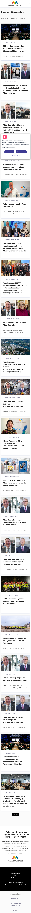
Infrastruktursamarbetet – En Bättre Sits (15, 885)
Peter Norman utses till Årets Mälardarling (14, 205)
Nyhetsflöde (15, 907)
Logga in (15, 910)
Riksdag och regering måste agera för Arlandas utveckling (15, 679)
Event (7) (22, 18)
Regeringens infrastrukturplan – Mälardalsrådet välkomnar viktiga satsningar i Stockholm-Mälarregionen (15, 89)
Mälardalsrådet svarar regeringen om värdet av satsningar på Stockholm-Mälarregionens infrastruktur (14, 247)
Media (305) (14, 18)
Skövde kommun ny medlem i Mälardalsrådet (14, 323)
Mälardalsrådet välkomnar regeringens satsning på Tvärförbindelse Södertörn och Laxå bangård (15, 128)
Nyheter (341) (5, 18)
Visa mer (15, 814)
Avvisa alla (9, 151)
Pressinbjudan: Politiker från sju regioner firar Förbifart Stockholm (14, 640)
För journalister (15, 905)
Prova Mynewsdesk (15, 903)
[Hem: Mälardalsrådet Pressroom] (15, 3)
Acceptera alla (21, 151)
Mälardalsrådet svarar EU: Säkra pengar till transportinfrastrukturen (13, 719)
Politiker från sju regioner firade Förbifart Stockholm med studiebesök (13, 601)
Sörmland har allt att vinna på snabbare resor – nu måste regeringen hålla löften (14, 166)
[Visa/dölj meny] (2, 3)
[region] (15, 146)
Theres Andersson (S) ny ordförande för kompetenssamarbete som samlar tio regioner (13, 444)
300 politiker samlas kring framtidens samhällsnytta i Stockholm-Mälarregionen (13, 48)
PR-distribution (15, 900)
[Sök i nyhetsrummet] (29, 3)
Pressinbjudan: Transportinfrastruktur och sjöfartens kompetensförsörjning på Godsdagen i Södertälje (14, 367)
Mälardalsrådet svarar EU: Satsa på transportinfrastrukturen (13, 403)
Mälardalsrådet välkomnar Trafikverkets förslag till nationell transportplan (13, 561)
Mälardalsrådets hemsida (15, 882)
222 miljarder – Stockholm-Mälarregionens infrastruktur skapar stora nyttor (14, 482)
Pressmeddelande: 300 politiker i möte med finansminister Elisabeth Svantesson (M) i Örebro (12, 760)
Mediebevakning (15, 898)
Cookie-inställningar (15, 155)
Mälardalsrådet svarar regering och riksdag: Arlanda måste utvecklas (15, 522)
